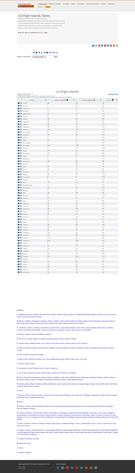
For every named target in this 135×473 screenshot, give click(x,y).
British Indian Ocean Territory (26, 323)
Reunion (21, 406)
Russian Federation (23, 408)
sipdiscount (26, 203)
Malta (67, 377)
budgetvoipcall (27, 113)
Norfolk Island (104, 384)
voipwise (25, 264)
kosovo (41, 368)
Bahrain (28, 321)
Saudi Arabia (53, 413)
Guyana (19, 350)
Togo (53, 423)
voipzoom (25, 269)
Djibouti (28, 334)
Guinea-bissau (103, 348)
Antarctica (72, 314)
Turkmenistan (107, 423)
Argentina (94, 314)
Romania (28, 406)
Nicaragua (81, 384)
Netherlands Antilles (42, 384)
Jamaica (21, 363)
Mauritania (93, 377)
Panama (46, 395)
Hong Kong (34, 354)
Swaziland (91, 417)
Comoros (19, 330)
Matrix (73, 4)
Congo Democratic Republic (32, 330)
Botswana (106, 321)
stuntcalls (25, 214)
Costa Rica (60, 330)
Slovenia (41, 415)
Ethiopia (73, 339)
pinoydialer (25, 190)
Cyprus (78, 330)
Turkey (99, 423)
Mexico (113, 377)
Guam (87, 348)
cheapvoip (25, 129)
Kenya (30, 368)
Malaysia (50, 377)
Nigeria (87, 384)
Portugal (32, 397)
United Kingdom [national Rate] (63, 432)
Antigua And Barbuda (83, 314)
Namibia (21, 384)
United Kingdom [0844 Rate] (90, 430)
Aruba (106, 314)
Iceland (20, 359)
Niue (97, 384)
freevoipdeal (26, 153)
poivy (24, 193)
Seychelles (93, 413)
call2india (25, 116)
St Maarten (34, 417)
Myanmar (80, 379)
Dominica (48, 334)
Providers (66, 4)
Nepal (32, 384)
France (62, 343)
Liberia (43, 373)
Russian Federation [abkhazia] (41, 406)
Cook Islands (52, 330)
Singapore (111, 413)
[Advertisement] (93, 28)
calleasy (25, 119)
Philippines (87, 395)
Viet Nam (36, 439)
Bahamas (22, 321)
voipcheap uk (26, 240)
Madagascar (36, 377)
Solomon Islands (51, 415)
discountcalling (26, 143)
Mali (62, 377)
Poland (108, 395)
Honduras (26, 354)
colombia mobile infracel (98, 328)
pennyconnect (26, 187)
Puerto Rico (40, 397)
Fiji (42, 343)
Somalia (59, 415)
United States (107, 432)
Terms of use (21, 467)
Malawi (44, 377)
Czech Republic (86, 330)
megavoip (25, 174)
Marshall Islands (75, 377)
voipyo (25, 267)
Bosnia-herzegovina (96, 321)
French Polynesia (82, 343)
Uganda (21, 430)
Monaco (34, 379)
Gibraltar (52, 348)
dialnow (25, 140)
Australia (25, 317)
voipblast (25, 224)
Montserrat (57, 379)
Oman (21, 390)
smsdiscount (26, 209)
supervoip (25, 216)
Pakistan (21, 395)
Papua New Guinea (57, 395)
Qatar (20, 402)
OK (56, 57)
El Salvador (42, 339)
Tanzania (34, 423)
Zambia (21, 452)
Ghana (46, 348)
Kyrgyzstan (53, 368)
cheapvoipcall (26, 132)
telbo (24, 219)
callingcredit (26, 121)
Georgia (33, 348)
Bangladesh (36, 321)
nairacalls (25, 179)
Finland (47, 343)
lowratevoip (26, 172)
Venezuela (28, 439)
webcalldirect (26, 272)
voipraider (25, 256)
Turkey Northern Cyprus (88, 423)
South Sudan (86, 415)
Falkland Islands (35, 343)
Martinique (85, 377)
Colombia (110, 328)
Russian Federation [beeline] (61, 406)
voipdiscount (26, 246)
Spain (93, 415)
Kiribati (35, 368)
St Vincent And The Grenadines (64, 417)
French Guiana (70, 343)
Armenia (100, 314)
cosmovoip (26, 135)
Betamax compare (55, 4)
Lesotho (37, 373)
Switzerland (105, 417)
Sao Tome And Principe (40, 413)
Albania (30, 314)
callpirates (25, 124)
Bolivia (86, 321)
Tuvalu (27, 426)
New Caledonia (62, 384)
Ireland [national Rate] (57, 359)
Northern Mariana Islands (25, 386)
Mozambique (72, 379)
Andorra (53, 314)
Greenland (65, 348)
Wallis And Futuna (24, 443)
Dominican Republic (38, 334)
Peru (81, 395)
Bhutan (80, 321)
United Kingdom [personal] (82, 432)
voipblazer (25, 227)
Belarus (50, 321)
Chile (82, 328)
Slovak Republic (22, 415)
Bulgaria (65, 323)
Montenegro (48, 379)
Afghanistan (22, 314)
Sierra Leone (102, 413)
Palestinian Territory (37, 395)
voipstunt (25, 261)
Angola (59, 314)
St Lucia (27, 417)
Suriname (84, 417)
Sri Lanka (99, 415)
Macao (21, 377)
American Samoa (44, 314)
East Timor (22, 339)
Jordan (33, 363)
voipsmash (25, 259)
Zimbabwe (28, 452)
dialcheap (25, 137)
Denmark (22, 334)
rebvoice (25, 198)
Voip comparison (24, 4)
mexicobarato (26, 177)
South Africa (67, 415)
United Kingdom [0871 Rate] (44, 432)
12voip (25, 103)
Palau (27, 395)
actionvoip (25, 106)
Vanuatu (21, 439)
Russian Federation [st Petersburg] (101, 406)
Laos (20, 373)
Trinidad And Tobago (67, 423)
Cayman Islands (54, 328)
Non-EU (53, 52)
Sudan (78, 417)
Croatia (67, 330)
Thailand (41, 423)
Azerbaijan (38, 317)
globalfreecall (26, 158)
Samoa (21, 413)
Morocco (64, 379)
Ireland (67, 359)
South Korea (76, 415)
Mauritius (100, 377)
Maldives (57, 377)
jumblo (24, 166)
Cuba (72, 330)
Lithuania (64, 373)
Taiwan (21, 423)
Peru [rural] (74, 395)
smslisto (25, 211)
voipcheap (25, 238)
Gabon (21, 348)
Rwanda (32, 408)
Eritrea (62, 339)
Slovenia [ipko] (32, 415)
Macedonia (28, 377)
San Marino (28, 413)
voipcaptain (26, 235)
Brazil (112, 321)
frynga (24, 156)
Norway (37, 386)
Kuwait (47, 368)
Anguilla (65, 314)
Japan (27, 363)
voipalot (25, 222)
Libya (48, 373)
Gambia (27, 348)
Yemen (21, 448)
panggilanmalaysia (27, 185)
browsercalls (26, 108)
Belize (63, 321)
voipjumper (25, 251)
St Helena (106, 415)
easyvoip (25, 148)
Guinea (111, 348)
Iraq (48, 359)
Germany (40, 348)
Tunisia (77, 423)
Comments (111, 4)
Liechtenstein (56, 373)
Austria (31, 317)
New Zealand (72, 384)
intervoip (25, 164)
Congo (44, 330)
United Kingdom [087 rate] (26, 432)
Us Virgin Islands (23, 434)
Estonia (67, 339)
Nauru (27, 384)
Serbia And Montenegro (82, 413)
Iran (44, 359)
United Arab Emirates (37, 430)
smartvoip (25, 206)
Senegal (70, 413)
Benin (68, 321)
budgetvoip (25, 111)
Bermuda (74, 321)
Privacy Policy (21, 468)
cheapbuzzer (26, 127)
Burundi (81, 323)
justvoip (25, 169)
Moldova (27, 379)
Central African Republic (67, 328)
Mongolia (40, 379)
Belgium (57, 321)
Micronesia (20, 379)
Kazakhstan (22, 368)
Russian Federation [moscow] (80, 406)
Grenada (72, 348)
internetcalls (26, 161)
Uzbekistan (33, 434)
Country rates (42, 4)
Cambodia (22, 328)
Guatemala (93, 348)
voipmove (25, 253)
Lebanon (31, 373)
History (40, 7)
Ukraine (27, 430)
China (87, 328)
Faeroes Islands (24, 343)
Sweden (98, 417)
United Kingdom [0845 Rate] (109, 430)
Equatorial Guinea (52, 339)
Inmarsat (38, 359)
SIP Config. (80, 4)
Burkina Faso (74, 323)
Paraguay (67, 395)
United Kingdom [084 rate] (54, 430)
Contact (103, 4)
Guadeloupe (80, 348)
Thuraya (47, 423)
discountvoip (26, 145)
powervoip (26, 195)
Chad (78, 328)
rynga (24, 201)
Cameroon (30, 328)
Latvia (25, 373)
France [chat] (55, 343)
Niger (92, 384)
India (25, 359)
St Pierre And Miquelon (46, 417)
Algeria (36, 314)
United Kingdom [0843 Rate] (71, 430)
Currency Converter (92, 4)
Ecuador (29, 339)
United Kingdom (97, 432)
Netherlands (52, 384)
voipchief (25, 243)
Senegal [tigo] (62, 413)
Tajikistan (27, 423)
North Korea (113, 384)
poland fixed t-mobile (98, 395)
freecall (24, 150)
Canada (36, 328)
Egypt (35, 339)
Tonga (58, 423)
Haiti (20, 354)
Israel (72, 359)
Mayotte (107, 377)
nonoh (24, 182)
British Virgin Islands (42, 323)
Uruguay (115, 432)
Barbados (44, 321)
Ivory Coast (83, 359)
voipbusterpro (26, 232)
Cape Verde (44, 328)
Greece (58, 348)
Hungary (41, 354)
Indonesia (31, 359)
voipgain (25, 248)
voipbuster (25, 230)
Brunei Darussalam (56, 323)
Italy (77, 359)
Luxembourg (72, 373)
